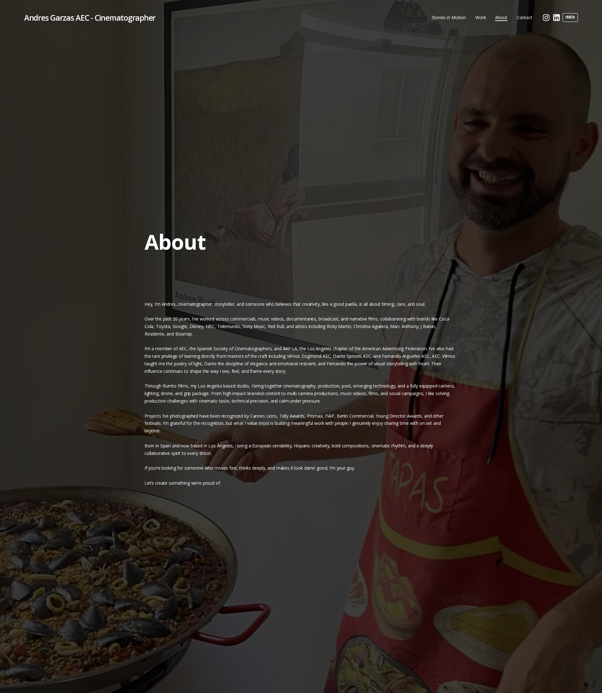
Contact (524, 17)
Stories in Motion (449, 17)
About (501, 17)
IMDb (570, 17)
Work (480, 17)
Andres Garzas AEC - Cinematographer (90, 17)
